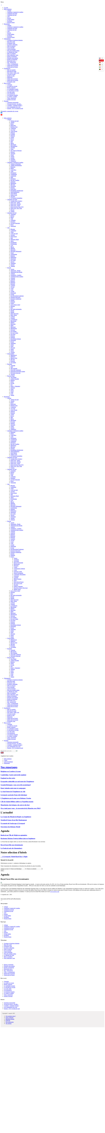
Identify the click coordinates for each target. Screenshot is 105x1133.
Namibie (12, 147)
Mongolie (13, 250)
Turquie (12, 264)
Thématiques (7, 38)
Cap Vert (12, 130)
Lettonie (12, 316)
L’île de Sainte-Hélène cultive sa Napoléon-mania (17, 801)
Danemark (13, 293)
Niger (11, 149)
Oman (12, 390)
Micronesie (13, 651)
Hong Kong (13, 236)
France (12, 303)
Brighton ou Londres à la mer (11, 771)
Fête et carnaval (11, 46)
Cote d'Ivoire (13, 131)
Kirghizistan (13, 244)
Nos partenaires (10, 1022)
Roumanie (13, 340)
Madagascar (13, 355)
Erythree (12, 134)
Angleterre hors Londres (16, 276)
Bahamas (12, 167)
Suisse (12, 350)
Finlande (12, 301)
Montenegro (13, 328)
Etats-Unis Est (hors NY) (17, 207)
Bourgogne (17, 564)
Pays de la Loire (18, 583)
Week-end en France (12, 67)
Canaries (12, 285)
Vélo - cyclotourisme (12, 64)
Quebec (12, 211)
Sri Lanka (13, 260)
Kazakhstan (13, 242)
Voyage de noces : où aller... (14, 104)
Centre (15, 567)
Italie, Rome (13, 315)
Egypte (12, 383)
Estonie (12, 300)
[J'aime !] (1, 113)
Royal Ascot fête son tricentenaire (12, 845)
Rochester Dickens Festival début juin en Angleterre (18, 838)
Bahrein (12, 380)
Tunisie (12, 156)
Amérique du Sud (11, 15)
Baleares (12, 281)
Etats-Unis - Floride (15, 204)
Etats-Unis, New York (16, 208)
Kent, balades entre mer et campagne (13, 788)
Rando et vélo (10, 76)
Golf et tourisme (11, 49)
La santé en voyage (12, 86)
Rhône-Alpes (17, 589)
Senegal (12, 152)
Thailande (13, 263)
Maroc (12, 143)
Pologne (12, 336)
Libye (12, 140)
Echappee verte (11, 43)
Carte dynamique (8, 761)
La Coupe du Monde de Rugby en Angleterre (16, 817)
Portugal (12, 337)
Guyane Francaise (15, 223)
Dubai (12, 382)
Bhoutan (12, 229)
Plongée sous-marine (12, 58)
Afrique (9, 10)
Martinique (13, 183)
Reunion (12, 361)
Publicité (8, 1020)
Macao (12, 247)
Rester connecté (11, 87)
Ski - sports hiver (11, 62)
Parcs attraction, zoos (12, 55)
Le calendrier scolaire (12, 89)
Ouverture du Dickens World (10, 827)
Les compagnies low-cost (13, 107)
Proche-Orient (11, 22)
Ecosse (12, 294)
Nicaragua (13, 186)
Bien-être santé (11, 41)
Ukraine (12, 352)
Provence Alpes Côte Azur (21, 588)
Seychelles (13, 362)
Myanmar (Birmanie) (15, 251)
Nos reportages (9, 767)
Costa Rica (13, 170)
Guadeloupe (13, 174)
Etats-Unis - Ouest (15, 205)
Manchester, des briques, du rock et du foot (15, 805)
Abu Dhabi (13, 377)
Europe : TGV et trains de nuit (15, 108)
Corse (12, 288)
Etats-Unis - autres (15, 202)
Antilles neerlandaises (16, 165)
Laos (11, 245)
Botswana (13, 125)
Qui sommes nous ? (11, 1016)
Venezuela (13, 226)
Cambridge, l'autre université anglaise (13, 775)
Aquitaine (16, 559)
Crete (11, 290)
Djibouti (12, 132)
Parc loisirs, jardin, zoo (13, 73)
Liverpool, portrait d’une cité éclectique (14, 795)
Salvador (12, 196)
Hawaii (12, 210)
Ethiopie (12, 135)
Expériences (7, 68)
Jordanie (12, 387)
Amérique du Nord (12, 13)
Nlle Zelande (13, 368)
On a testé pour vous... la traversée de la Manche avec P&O (21, 808)
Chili (11, 218)
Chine (12, 232)
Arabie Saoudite (14, 379)
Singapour (13, 258)
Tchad (12, 155)
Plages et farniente (12, 56)
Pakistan (12, 256)
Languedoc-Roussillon (20, 574)
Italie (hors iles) (14, 313)
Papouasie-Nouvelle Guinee (17, 371)
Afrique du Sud (14, 121)
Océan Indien (10, 19)
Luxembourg (13, 319)
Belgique (12, 282)
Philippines (13, 257)
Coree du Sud (14, 233)
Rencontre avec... (11, 61)
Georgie (12, 235)
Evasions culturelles (12, 44)
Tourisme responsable (12, 102)
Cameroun (13, 128)
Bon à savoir (7, 83)
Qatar (11, 392)
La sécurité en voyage (13, 90)
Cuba (11, 171)
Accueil (6, 7)
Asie (8, 16)
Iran (11, 384)
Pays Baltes (13, 331)
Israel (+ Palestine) (15, 386)
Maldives (12, 356)
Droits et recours (11, 99)
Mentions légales (10, 1019)
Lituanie (12, 318)
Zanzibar (12, 159)
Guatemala (13, 175)
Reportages (7, 24)
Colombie (13, 220)
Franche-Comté (18, 571)
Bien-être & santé (11, 71)
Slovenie (12, 347)
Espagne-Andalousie (15, 299)
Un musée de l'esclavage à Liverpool (13, 823)
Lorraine (16, 577)
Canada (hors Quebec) (16, 201)
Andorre (12, 273)
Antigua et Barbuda (15, 164)
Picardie (16, 585)
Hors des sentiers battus (13, 50)
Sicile (11, 346)
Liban (12, 389)
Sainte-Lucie (13, 195)
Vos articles (8, 1023)
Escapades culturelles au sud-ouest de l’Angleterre (17, 781)
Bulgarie (12, 284)
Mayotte (12, 359)
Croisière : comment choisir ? (14, 105)
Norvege (12, 330)
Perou (12, 224)
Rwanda (12, 422)
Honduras (13, 178)
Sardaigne (13, 343)
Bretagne (16, 565)
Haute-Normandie (18, 573)
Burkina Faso (13, 127)
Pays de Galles (14, 333)
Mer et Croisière (11, 70)
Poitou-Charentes (18, 586)
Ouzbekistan (13, 254)
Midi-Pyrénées (17, 579)
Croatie (12, 291)
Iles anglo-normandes (16, 309)
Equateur (12, 221)
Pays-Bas (12, 334)
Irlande (12, 310)
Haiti (11, 177)
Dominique (13, 173)
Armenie (12, 278)
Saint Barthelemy (14, 192)
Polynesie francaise (15, 373)
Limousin (16, 576)
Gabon (12, 137)
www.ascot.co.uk (54, 891)
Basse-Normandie (18, 562)
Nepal (12, 253)
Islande (12, 312)
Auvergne (16, 561)
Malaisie (12, 248)
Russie (12, 342)
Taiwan (12, 261)
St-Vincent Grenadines (16, 198)
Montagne (9, 77)
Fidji (11, 367)
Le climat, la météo (12, 96)
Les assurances (11, 93)
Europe (9, 18)
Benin (12, 124)
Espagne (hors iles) (15, 297)
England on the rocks (8, 778)
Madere (12, 322)
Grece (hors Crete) (15, 304)
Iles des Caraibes (14, 180)
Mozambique (13, 146)
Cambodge (13, 230)
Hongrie (12, 306)
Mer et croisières (11, 53)
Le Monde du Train (12, 52)
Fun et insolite (11, 47)
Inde (11, 238)
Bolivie (12, 216)
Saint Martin (13, 193)
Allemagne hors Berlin (16, 272)
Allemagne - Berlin (15, 270)
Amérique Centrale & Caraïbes (15, 12)
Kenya (12, 138)
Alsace (15, 558)
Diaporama (7, 763)
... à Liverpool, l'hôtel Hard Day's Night (14, 856)
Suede (12, 349)
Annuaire (9, 84)
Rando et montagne (12, 59)
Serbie (12, 344)
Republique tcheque (15, 339)
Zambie (12, 158)
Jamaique (12, 181)
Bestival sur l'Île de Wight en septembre (14, 835)
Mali (11, 141)
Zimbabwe (13, 161)
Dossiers (6, 101)
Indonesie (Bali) (14, 239)
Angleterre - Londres (15, 275)
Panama (12, 187)
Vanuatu (12, 374)
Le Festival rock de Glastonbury (11, 848)
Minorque (13, 327)
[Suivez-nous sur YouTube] (1, 115)
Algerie (12, 122)
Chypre (12, 287)
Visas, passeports (11, 98)
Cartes (5, 760)
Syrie (11, 393)
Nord (15, 580)
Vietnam (12, 266)
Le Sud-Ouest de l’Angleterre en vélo (13, 791)
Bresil (12, 217)
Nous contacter (9, 1017)
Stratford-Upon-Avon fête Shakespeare (14, 820)
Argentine (13, 214)
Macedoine (13, 321)
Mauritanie (13, 144)
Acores (12, 269)
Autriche (12, 279)
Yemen (12, 395)
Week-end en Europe (12, 65)
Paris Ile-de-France (19, 582)
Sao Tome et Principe (16, 150)
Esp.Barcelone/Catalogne (17, 296)
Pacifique (9, 21)
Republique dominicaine (16, 190)
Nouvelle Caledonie (15, 370)
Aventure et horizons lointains (15, 40)
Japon (12, 241)
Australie (12, 365)
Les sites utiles (11, 92)
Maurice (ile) (13, 358)
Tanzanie (12, 153)
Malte (11, 325)
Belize (12, 168)
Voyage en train (11, 74)
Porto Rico (13, 189)
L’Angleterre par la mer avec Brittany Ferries (16, 798)
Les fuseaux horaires (12, 95)
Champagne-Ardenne (19, 568)
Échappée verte (11, 81)
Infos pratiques (8, 9)
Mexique (12, 184)
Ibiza (11, 307)
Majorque (13, 324)
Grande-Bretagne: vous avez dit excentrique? (16, 785)
